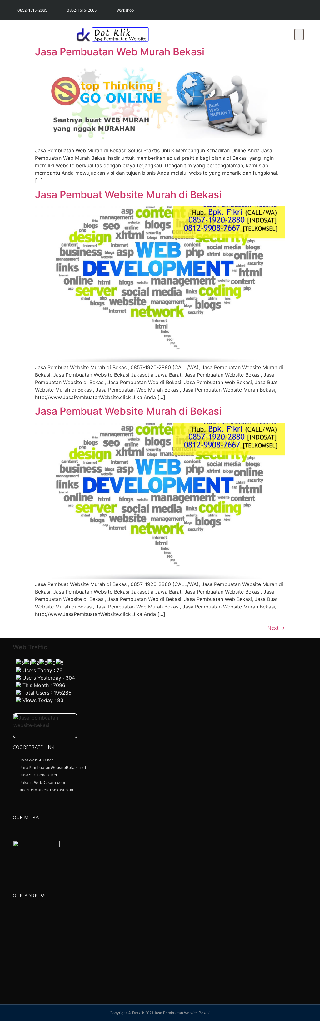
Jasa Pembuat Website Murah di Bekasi (128, 194)
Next (276, 628)
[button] (299, 34)
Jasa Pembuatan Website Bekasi (182, 1012)
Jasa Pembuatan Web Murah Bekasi (119, 52)
